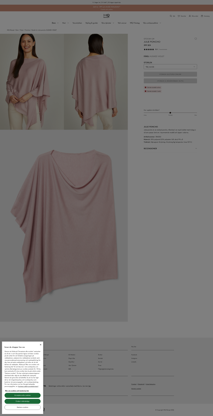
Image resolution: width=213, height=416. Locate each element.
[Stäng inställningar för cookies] (40, 344)
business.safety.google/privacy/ (28, 386)
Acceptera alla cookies (22, 395)
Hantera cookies (22, 407)
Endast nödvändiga (22, 401)
